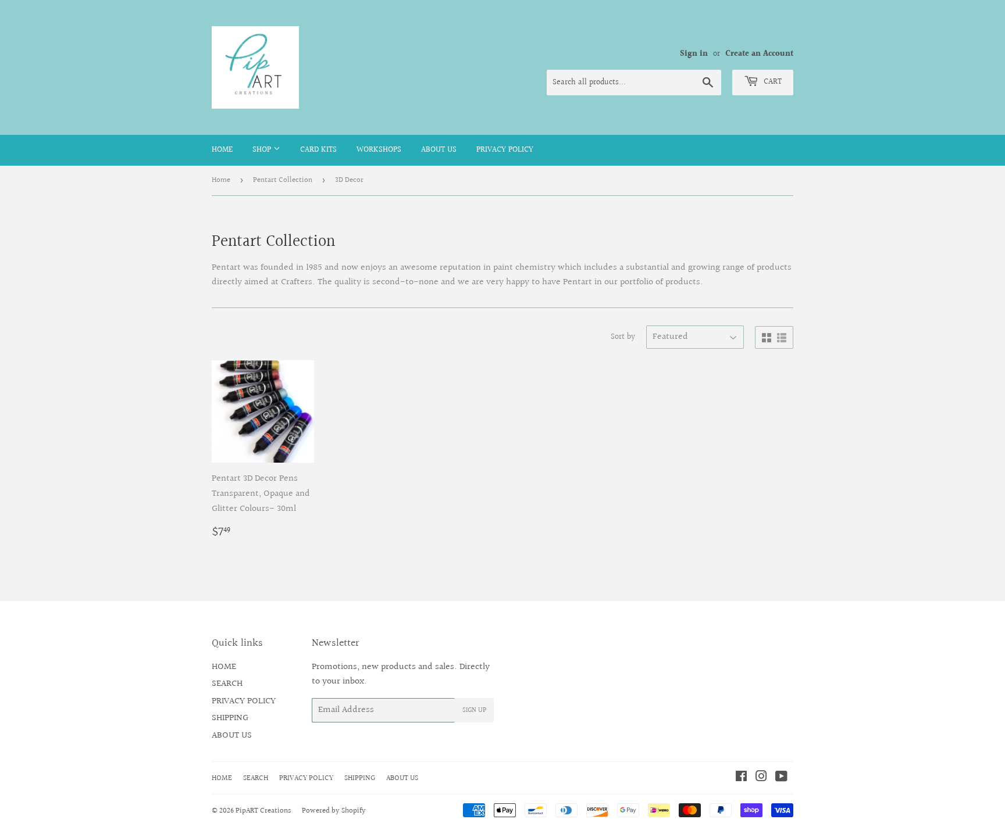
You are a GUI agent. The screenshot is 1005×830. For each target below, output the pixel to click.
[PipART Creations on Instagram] (761, 778)
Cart (771, 82)
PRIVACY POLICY (504, 150)
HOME (222, 150)
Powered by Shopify (334, 811)
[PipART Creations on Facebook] (741, 778)
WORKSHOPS (379, 150)
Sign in (694, 54)
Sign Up (474, 710)
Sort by (623, 337)
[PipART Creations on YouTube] (781, 778)
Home (221, 180)
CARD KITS (318, 150)
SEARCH (227, 684)
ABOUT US (439, 150)
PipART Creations (263, 811)
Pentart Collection (282, 180)
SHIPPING (230, 718)
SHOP (262, 150)
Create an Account (759, 54)
